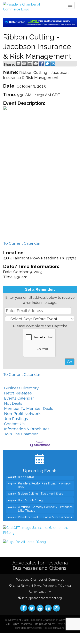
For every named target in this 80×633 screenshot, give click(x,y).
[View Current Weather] (35, 63)
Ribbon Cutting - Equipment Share (40, 492)
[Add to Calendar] (29, 63)
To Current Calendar (21, 243)
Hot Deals (13, 403)
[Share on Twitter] (47, 63)
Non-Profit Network (22, 413)
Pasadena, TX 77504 (42, 585)
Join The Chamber (21, 434)
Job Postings (16, 418)
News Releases (18, 393)
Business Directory (21, 388)
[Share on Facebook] (41, 63)
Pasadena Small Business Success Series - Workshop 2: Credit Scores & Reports (45, 517)
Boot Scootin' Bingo (31, 498)
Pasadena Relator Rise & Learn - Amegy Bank (44, 483)
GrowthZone (64, 623)
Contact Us (14, 423)
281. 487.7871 (41, 592)
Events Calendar (19, 398)
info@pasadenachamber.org (41, 598)
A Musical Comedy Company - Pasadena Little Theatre (45, 507)
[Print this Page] (18, 63)
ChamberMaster (42, 627)
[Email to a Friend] (24, 63)
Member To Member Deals (28, 408)
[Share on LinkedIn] (52, 63)
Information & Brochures (26, 429)
